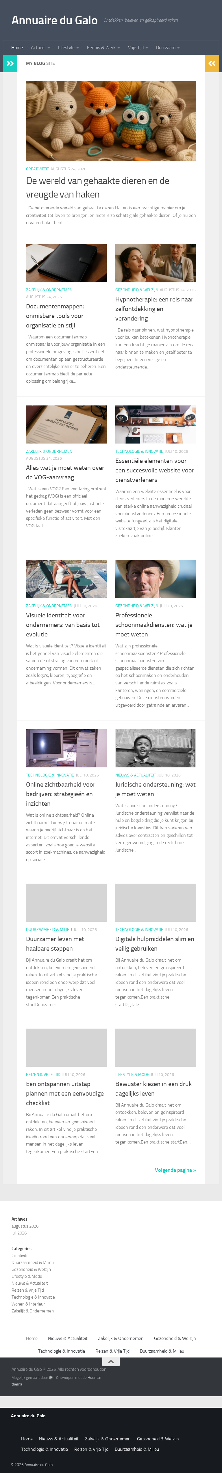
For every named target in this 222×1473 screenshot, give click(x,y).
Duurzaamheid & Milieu (49, 929)
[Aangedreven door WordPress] (51, 1377)
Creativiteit (37, 169)
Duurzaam (165, 47)
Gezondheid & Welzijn (136, 290)
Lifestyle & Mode (132, 1074)
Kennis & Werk (101, 47)
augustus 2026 (25, 1226)
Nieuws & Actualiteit (135, 775)
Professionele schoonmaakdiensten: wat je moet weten (154, 625)
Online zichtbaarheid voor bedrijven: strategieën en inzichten (60, 794)
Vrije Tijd (136, 47)
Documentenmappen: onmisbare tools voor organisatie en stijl (55, 316)
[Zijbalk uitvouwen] (10, 63)
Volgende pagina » (175, 1170)
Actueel (38, 47)
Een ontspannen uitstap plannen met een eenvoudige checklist (65, 1093)
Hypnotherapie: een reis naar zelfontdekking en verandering (154, 309)
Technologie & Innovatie (139, 451)
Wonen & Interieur (28, 1304)
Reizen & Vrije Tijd (43, 1074)
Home (17, 47)
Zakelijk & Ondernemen (49, 290)
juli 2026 (19, 1233)
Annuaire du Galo (54, 20)
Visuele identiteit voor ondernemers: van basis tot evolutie (63, 625)
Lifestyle (66, 47)
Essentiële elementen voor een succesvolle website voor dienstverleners (154, 470)
